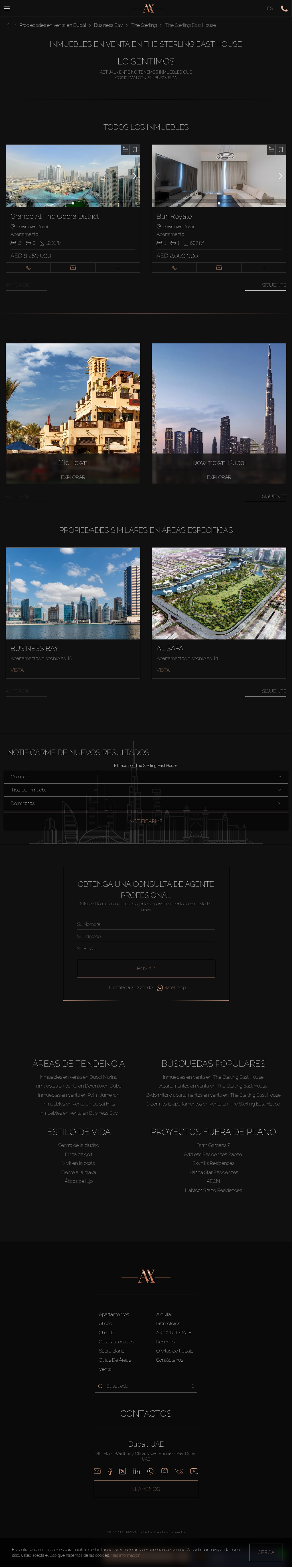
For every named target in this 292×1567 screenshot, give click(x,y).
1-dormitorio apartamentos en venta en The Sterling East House (213, 1104)
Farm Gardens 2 (213, 1145)
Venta (105, 1369)
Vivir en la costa (78, 1163)
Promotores (168, 1323)
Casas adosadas (116, 1342)
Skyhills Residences (213, 1163)
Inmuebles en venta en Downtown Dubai (78, 1086)
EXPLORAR (73, 477)
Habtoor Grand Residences (213, 1190)
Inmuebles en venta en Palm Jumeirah (78, 1095)
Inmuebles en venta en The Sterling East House (213, 1077)
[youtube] (194, 1471)
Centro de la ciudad (78, 1145)
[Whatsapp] (150, 1471)
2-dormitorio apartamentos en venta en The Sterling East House (213, 1095)
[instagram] (164, 1471)
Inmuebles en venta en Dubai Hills (79, 1104)
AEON (213, 1181)
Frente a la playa (78, 1172)
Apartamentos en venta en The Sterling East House (213, 1086)
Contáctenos (169, 1360)
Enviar (146, 968)
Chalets (107, 1332)
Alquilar (164, 1314)
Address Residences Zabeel (213, 1154)
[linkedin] (136, 1471)
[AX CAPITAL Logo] (148, 8)
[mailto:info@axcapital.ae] (97, 1471)
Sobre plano (111, 1351)
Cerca (266, 1552)
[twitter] (122, 1471)
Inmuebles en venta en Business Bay (79, 1113)
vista (17, 670)
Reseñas (165, 1342)
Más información (125, 1555)
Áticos (105, 1323)
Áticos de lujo (79, 1181)
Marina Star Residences (213, 1172)
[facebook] (110, 1471)
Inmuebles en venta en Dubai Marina (78, 1077)
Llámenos (146, 1489)
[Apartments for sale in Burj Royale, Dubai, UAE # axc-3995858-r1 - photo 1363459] (219, 176)
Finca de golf (78, 1154)
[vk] (179, 1471)
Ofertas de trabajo (174, 1351)
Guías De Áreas (115, 1360)
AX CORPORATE (174, 1332)
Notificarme (146, 821)
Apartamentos (114, 1314)
